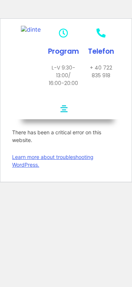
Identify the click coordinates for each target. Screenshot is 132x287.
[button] (64, 109)
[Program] (63, 33)
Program (63, 51)
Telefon (101, 51)
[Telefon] (101, 33)
